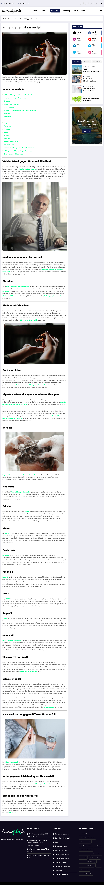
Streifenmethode (84, 870)
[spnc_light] (97, 10)
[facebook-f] (82, 3)
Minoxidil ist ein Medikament (12, 640)
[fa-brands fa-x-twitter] (86, 3)
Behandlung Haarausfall (62, 838)
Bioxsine (7, 101)
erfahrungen (98, 846)
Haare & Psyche (79, 10)
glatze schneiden (97, 854)
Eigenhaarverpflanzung (86, 846)
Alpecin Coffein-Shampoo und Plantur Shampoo (20, 110)
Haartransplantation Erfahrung (88, 862)
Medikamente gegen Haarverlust (15, 98)
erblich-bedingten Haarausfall (41, 784)
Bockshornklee (9, 107)
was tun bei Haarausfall (86, 874)
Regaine (7, 113)
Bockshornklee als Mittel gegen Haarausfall (30, 385)
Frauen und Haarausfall (62, 854)
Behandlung (66, 10)
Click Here (87, 131)
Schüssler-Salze (9, 145)
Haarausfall (83, 858)
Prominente (58, 870)
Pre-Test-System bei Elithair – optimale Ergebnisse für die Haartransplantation (90, 80)
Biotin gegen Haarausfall (28, 320)
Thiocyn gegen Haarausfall (28, 672)
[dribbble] (91, 3)
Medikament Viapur (9, 296)
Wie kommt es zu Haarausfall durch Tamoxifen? (89, 90)
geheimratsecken (85, 854)
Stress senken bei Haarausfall (14, 154)
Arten (35, 10)
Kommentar (97, 62)
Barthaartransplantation (62, 834)
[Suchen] (92, 10)
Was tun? (54, 10)
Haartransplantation (61, 862)
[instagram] (96, 3)
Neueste (76, 62)
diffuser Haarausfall (11, 762)
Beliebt (86, 62)
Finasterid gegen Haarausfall (20, 492)
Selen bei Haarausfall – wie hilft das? (91, 99)
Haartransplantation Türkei (87, 866)
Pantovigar (7, 126)
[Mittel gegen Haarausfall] (34, 53)
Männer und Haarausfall (62, 866)
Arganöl (7, 135)
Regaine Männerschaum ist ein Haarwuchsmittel (18, 475)
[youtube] (101, 3)
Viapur (6, 123)
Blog (56, 842)
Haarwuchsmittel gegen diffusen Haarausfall (19, 148)
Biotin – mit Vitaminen (11, 104)
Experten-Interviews (61, 850)
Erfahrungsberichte (61, 846)
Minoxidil (7, 138)
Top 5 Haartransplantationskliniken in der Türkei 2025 (92, 70)
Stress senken (14, 813)
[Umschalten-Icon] (101, 10)
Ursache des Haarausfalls (27, 169)
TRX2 (6, 132)
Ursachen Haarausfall (61, 874)
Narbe (98, 866)
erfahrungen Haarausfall (86, 850)
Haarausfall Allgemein (62, 858)
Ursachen (44, 10)
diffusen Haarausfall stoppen (87, 838)
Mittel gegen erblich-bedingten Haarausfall (18, 151)
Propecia (7, 129)
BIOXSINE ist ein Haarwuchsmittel (17, 286)
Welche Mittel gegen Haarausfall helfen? (18, 95)
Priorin (6, 120)
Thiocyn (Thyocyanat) (11, 142)
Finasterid (7, 117)
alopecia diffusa (84, 834)
